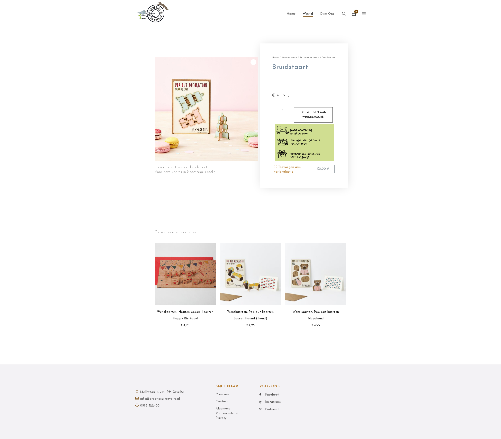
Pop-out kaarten (309, 57)
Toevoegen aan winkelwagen (313, 115)
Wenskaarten (289, 57)
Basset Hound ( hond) (250, 318)
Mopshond (316, 318)
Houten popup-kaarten (196, 312)
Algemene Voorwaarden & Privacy (227, 413)
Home (275, 57)
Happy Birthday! (185, 318)
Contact (222, 401)
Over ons (222, 394)
